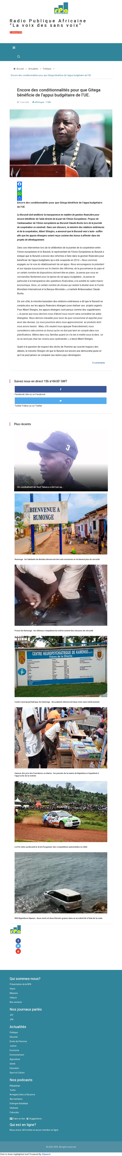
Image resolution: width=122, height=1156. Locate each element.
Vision (12, 988)
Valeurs (13, 997)
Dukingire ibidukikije (19, 1103)
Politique (14, 1032)
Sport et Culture (17, 1072)
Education (14, 1068)
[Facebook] (19, 941)
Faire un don (22, 963)
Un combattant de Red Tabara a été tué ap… (40, 487)
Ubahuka (14, 1108)
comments (99, 362)
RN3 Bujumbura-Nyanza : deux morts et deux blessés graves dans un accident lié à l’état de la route (58, 918)
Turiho (13, 1090)
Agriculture (15, 1059)
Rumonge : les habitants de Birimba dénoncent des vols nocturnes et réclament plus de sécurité (57, 559)
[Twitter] (61, 188)
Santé (12, 1064)
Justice (13, 1046)
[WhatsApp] (61, 193)
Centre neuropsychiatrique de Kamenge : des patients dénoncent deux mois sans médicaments (57, 702)
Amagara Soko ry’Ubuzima (22, 1094)
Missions (14, 993)
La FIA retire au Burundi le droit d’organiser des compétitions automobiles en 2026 (51, 847)
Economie (14, 1050)
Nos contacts (16, 1002)
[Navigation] (14, 47)
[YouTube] (19, 951)
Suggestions (35, 1118)
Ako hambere (16, 1099)
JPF (11, 1015)
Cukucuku (14, 1112)
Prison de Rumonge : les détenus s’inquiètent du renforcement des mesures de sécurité (54, 631)
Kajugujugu (15, 1085)
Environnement (17, 1055)
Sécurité (14, 1037)
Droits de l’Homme (18, 1041)
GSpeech (46, 1154)
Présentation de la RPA (20, 984)
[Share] (61, 198)
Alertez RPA (17, 32)
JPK (11, 1019)
